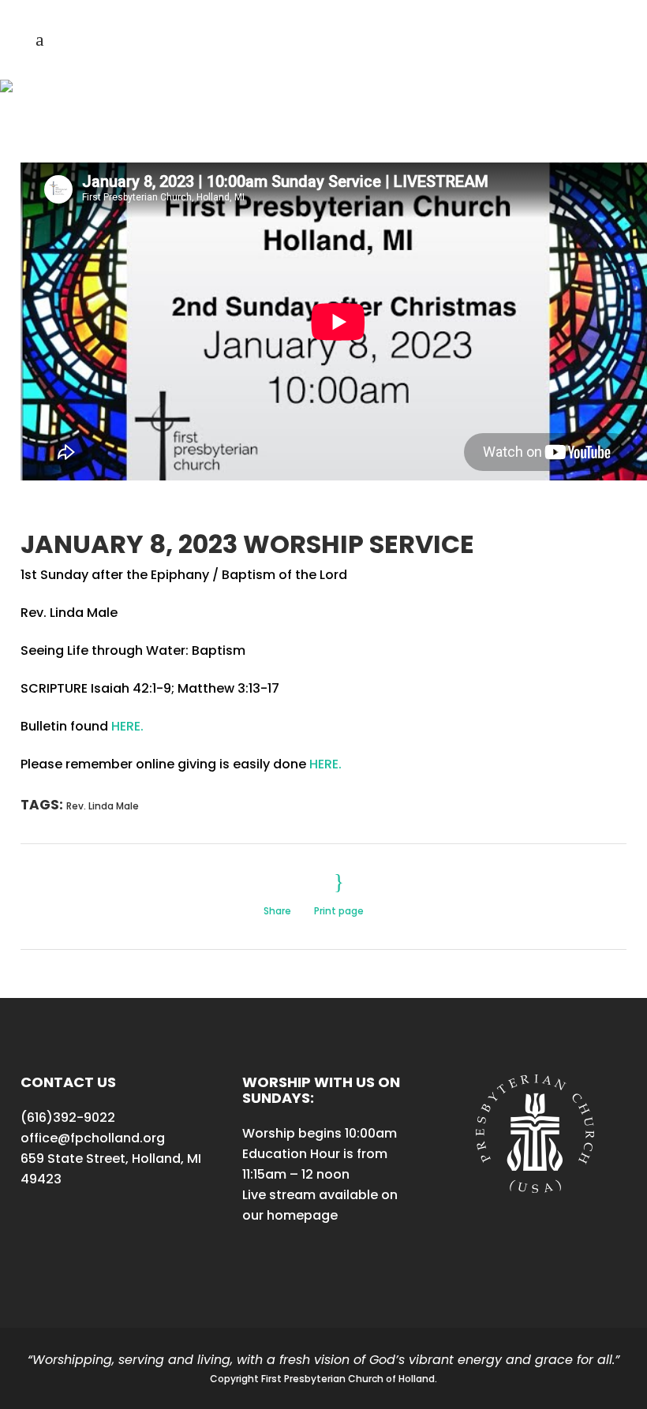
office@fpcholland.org (93, 1138)
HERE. (127, 726)
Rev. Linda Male (102, 806)
